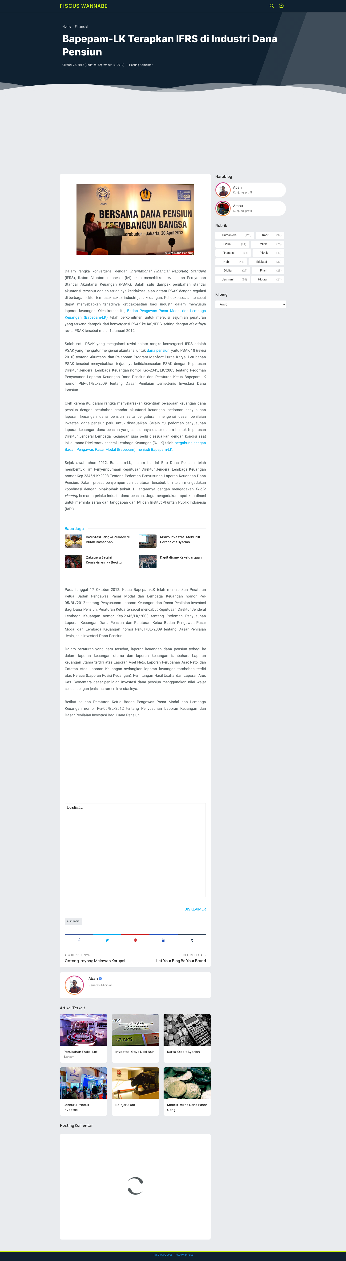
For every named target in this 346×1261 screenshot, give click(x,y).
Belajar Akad (125, 1104)
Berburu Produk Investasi (76, 1107)
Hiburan (263, 279)
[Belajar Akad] (135, 1083)
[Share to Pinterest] (135, 939)
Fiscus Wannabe (84, 6)
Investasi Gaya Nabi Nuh (134, 1051)
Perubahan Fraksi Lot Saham (80, 1054)
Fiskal (227, 244)
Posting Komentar (141, 65)
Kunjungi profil (242, 192)
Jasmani (227, 279)
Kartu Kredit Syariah (183, 1051)
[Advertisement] (173, 134)
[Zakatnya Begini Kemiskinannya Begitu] (73, 561)
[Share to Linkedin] (163, 939)
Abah (94, 978)
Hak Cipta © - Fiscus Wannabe (173, 1254)
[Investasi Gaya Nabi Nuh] (135, 1030)
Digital (228, 270)
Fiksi (263, 270)
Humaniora (229, 235)
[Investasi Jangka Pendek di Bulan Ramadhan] (73, 541)
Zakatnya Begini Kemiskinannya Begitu (104, 559)
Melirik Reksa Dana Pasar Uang (187, 1107)
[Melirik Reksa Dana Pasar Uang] (187, 1083)
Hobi (226, 261)
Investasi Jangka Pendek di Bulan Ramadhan (108, 539)
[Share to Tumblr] (192, 939)
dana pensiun (158, 350)
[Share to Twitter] (107, 939)
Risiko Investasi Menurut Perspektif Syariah (180, 539)
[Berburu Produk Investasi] (83, 1083)
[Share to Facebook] (79, 939)
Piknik (264, 253)
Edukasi (261, 261)
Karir (265, 235)
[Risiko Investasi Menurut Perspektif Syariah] (148, 541)
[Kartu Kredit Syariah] (187, 1030)
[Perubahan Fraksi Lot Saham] (83, 1030)
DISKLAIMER (195, 909)
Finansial (74, 921)
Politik (263, 244)
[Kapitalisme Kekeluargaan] (148, 561)
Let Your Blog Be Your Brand (181, 960)
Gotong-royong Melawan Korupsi (95, 960)
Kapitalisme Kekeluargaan (181, 557)
